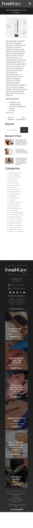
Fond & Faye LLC (14, 189)
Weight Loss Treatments (16, 231)
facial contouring (14, 185)
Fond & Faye (12, 187)
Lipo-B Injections (14, 206)
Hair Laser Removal (14, 191)
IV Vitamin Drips (13, 198)
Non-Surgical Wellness (15, 212)
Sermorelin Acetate (14, 219)
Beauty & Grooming (14, 172)
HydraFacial (12, 196)
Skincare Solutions (14, 223)
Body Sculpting (13, 175)
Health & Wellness (14, 193)
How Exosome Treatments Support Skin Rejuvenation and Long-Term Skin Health (21, 150)
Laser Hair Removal (14, 202)
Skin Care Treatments (15, 221)
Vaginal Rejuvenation (15, 229)
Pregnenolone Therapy (15, 214)
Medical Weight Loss (15, 208)
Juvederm (11, 200)
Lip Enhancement (14, 204)
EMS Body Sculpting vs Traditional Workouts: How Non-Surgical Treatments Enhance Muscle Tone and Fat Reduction (21, 161)
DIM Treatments (13, 183)
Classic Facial (13, 181)
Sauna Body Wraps (14, 217)
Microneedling (13, 210)
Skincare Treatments (15, 225)
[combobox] (12, 130)
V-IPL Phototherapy (14, 227)
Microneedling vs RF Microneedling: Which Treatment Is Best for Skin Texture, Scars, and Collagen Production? (21, 142)
